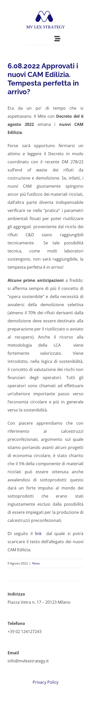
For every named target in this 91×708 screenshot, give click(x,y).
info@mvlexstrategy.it (28, 661)
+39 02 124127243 (24, 631)
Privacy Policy (45, 682)
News (36, 563)
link (38, 533)
